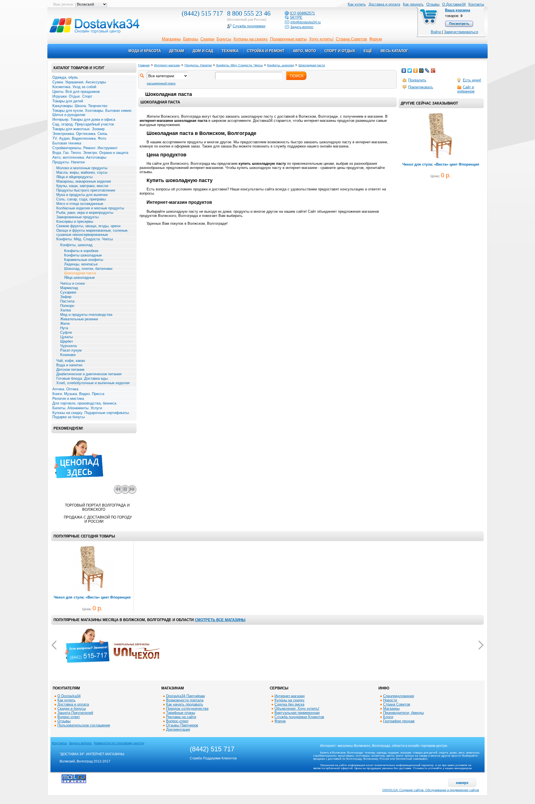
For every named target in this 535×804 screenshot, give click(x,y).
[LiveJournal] (427, 70)
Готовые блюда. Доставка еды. (82, 378)
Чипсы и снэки (72, 283)
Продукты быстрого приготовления (85, 190)
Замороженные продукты (77, 217)
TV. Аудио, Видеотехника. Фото (79, 138)
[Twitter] (410, 70)
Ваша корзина (457, 10)
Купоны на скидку (251, 39)
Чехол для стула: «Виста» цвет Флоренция (440, 164)
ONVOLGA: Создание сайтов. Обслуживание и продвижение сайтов (430, 790)
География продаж (399, 721)
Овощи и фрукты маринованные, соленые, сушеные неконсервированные (92, 232)
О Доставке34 (454, 4)
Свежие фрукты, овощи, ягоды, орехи (88, 226)
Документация (178, 729)
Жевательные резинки (79, 319)
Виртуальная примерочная (297, 713)
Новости (390, 700)
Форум (375, 39)
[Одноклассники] (416, 70)
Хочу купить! (321, 39)
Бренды (190, 39)
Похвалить (417, 80)
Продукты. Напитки (68, 162)
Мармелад (69, 288)
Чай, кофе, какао (70, 361)
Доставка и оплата (384, 4)
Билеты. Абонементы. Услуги (77, 408)
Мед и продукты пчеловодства (86, 315)
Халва (65, 310)
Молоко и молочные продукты (81, 168)
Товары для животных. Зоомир (78, 129)
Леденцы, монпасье (81, 264)
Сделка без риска (289, 704)
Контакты (476, 4)
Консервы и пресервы (74, 221)
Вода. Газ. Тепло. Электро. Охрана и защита (90, 153)
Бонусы (224, 39)
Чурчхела (68, 346)
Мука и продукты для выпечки (82, 195)
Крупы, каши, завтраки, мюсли (82, 186)
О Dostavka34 (69, 696)
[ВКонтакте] (404, 70)
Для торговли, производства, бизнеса (84, 403)
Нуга (64, 328)
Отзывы (432, 4)
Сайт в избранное (466, 89)
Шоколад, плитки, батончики (88, 269)
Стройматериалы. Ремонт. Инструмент (85, 148)
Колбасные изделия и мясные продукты (90, 208)
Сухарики (68, 292)
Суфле (66, 332)
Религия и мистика (68, 398)
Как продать (413, 4)
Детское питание (70, 369)
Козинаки (68, 355)
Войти (436, 32)
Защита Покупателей (75, 713)
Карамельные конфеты (83, 260)
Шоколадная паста (80, 273)
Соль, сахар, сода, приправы (81, 199)
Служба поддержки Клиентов (299, 717)
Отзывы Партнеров (182, 725)
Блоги (388, 717)
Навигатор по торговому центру (119, 743)
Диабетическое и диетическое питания (88, 374)
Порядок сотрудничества (187, 708)
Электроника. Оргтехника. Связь (80, 134)
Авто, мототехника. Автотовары (79, 157)
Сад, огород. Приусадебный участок (83, 124)
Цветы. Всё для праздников (76, 91)
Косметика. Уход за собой (74, 87)
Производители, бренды (403, 713)
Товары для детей (67, 101)
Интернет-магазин (167, 65)
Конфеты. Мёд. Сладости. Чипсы (84, 239)
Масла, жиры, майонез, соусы (81, 172)
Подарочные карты (288, 39)
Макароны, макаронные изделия (83, 181)
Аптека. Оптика (65, 389)
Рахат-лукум (71, 350)
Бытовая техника (66, 143)
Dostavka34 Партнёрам (185, 696)
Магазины (171, 39)
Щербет (66, 341)
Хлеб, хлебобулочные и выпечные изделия (93, 383)
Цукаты (66, 337)
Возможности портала (184, 700)
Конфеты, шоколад (76, 245)
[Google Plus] (433, 70)
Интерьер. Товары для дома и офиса (83, 119)
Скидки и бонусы (71, 708)
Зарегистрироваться (461, 32)
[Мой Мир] (421, 70)
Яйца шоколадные (79, 277)
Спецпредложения (398, 696)
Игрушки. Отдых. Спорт (72, 96)
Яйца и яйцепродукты (74, 177)
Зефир (65, 297)
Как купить (66, 700)
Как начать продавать (184, 704)
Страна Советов (351, 39)
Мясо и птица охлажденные (79, 204)
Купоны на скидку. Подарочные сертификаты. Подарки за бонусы (91, 415)
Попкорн (67, 306)
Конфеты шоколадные (83, 255)
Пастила (67, 301)
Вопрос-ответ (68, 717)
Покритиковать (420, 87)
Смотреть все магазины (220, 620)
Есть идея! (472, 80)
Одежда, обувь (65, 77)
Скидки (207, 39)
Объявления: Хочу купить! (296, 708)
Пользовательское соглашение (83, 725)
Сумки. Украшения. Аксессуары (79, 82)
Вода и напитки (69, 365)
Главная (144, 65)
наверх (462, 783)
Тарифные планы (180, 713)
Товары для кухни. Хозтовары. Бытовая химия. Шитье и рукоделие (92, 112)
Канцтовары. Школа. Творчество (79, 106)
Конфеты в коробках (81, 251)
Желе (65, 323)
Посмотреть (459, 24)
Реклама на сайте (181, 717)
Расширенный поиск (161, 83)
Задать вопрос (80, 743)
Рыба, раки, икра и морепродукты (84, 212)
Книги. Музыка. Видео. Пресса (78, 394)
